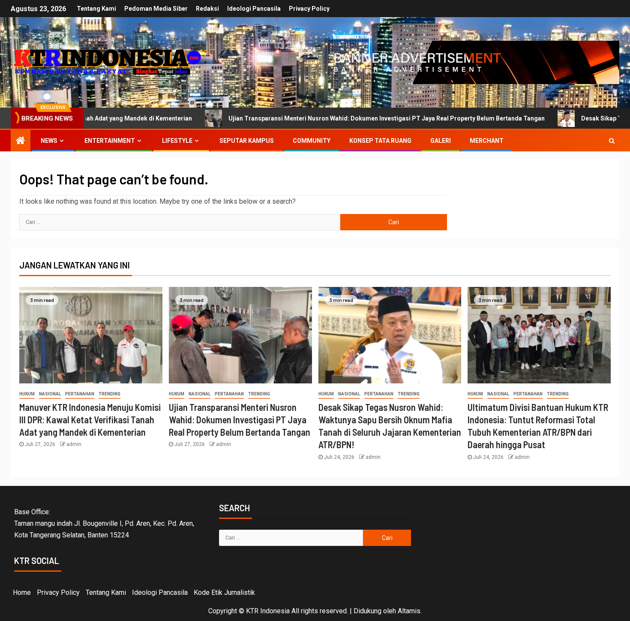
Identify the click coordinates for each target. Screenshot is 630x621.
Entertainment (109, 140)
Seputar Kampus (246, 140)
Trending (109, 394)
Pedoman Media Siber (156, 8)
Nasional (50, 394)
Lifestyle (177, 140)
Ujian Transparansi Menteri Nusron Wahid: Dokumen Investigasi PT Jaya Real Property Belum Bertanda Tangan (335, 118)
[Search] (611, 141)
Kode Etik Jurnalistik (224, 592)
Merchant (487, 140)
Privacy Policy (309, 8)
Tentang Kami (96, 8)
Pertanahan (79, 394)
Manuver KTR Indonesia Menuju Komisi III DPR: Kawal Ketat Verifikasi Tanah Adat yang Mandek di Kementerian (90, 419)
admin (73, 444)
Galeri (440, 140)
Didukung (367, 611)
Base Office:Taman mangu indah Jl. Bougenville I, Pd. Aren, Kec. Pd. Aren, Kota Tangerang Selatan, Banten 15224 (104, 523)
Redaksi (207, 8)
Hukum (27, 394)
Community (311, 140)
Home (22, 592)
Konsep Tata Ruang (380, 140)
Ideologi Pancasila (254, 8)
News (49, 140)
